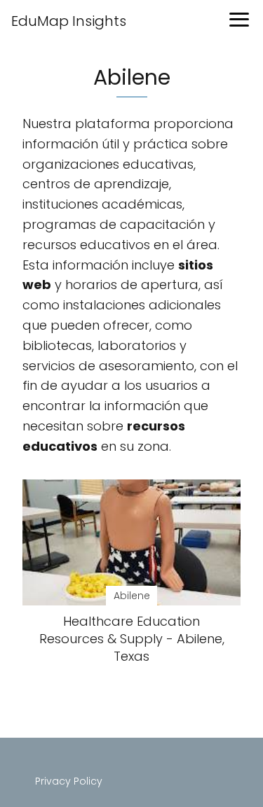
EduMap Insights (68, 21)
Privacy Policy (68, 781)
